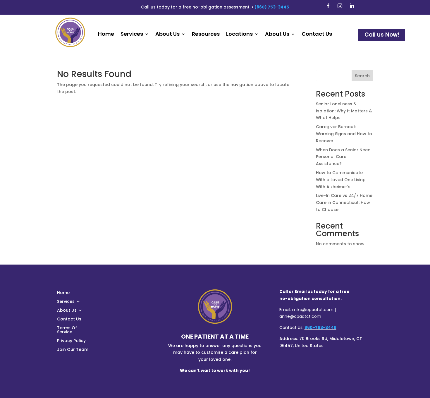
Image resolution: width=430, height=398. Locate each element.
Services (132, 34)
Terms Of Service (67, 330)
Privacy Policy (71, 341)
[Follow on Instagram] (340, 6)
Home (106, 34)
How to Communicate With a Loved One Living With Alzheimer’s (341, 180)
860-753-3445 (320, 327)
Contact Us (317, 34)
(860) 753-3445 (271, 7)
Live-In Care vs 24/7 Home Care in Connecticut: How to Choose (344, 202)
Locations (239, 34)
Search (362, 76)
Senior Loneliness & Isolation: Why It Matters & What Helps (344, 111)
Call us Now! (382, 35)
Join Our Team (72, 349)
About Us (167, 34)
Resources (206, 34)
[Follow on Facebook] (328, 6)
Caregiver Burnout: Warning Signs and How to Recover (344, 134)
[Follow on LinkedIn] (351, 6)
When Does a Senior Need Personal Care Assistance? (343, 157)
